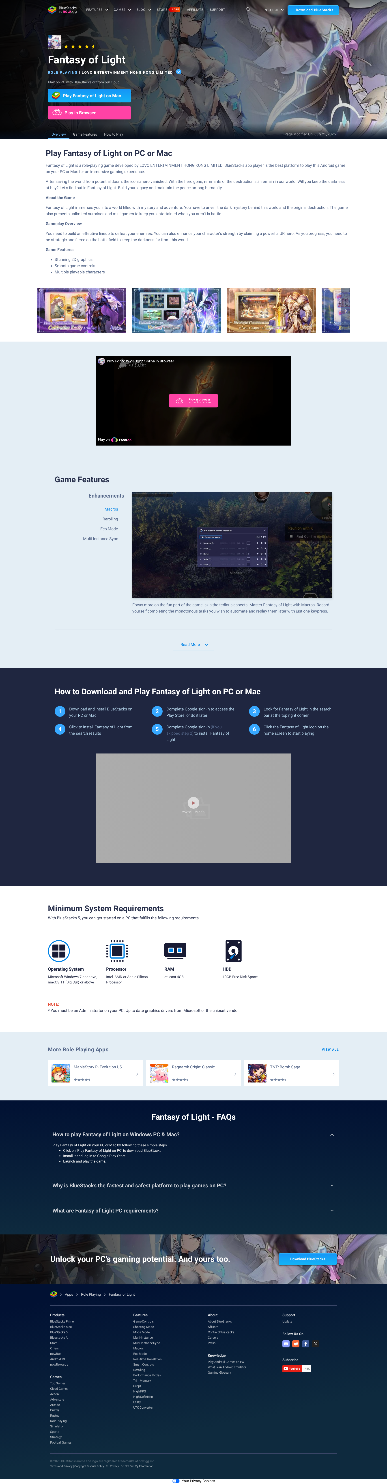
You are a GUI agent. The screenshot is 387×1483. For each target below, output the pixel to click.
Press (211, 1343)
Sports (54, 1431)
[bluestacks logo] (62, 10)
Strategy (56, 1437)
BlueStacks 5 (59, 1332)
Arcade (55, 1405)
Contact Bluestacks (221, 1332)
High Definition (143, 1397)
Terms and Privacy (61, 1466)
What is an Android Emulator (227, 1367)
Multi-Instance (143, 1337)
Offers (54, 1348)
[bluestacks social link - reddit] (295, 1343)
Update (287, 1321)
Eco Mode (139, 1353)
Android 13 (57, 1359)
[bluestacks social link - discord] (286, 1343)
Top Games (57, 1383)
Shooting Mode (143, 1327)
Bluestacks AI (59, 1337)
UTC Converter (143, 1407)
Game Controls (143, 1321)
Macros (138, 1348)
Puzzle (54, 1410)
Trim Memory (142, 1380)
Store (168, 9)
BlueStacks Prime (62, 1321)
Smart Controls (143, 1364)
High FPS (139, 1391)
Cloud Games (59, 1388)
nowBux (55, 1353)
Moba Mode (141, 1332)
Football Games (60, 1442)
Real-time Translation (147, 1359)
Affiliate (195, 9)
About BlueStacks (220, 1321)
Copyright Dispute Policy (89, 1466)
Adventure (57, 1399)
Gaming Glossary (219, 1372)
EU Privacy (112, 1466)
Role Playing (63, 72)
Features (94, 9)
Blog (141, 9)
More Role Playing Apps (78, 1049)
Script (137, 1386)
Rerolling (139, 1370)
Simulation (57, 1426)
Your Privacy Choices (198, 1481)
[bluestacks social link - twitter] (315, 1343)
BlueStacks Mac (61, 1327)
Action (54, 1394)
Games (119, 9)
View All (330, 1049)
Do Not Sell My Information (137, 1466)
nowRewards (59, 1364)
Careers (213, 1337)
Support (217, 9)
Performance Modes (147, 1375)
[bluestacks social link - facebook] (305, 1343)
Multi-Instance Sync (146, 1343)
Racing (55, 1415)
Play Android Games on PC (226, 1362)
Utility (137, 1402)
